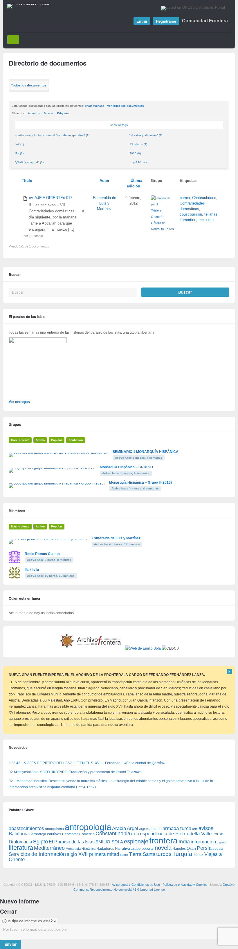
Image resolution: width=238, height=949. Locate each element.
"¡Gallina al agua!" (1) (29, 162)
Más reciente (20, 440)
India (184, 842)
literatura (21, 847)
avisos (206, 828)
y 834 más (140, 162)
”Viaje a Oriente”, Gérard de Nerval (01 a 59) (162, 220)
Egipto (40, 842)
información (203, 842)
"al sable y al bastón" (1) (145, 135)
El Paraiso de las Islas (72, 841)
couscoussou (191, 214)
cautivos (54, 834)
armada (155, 829)
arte (195, 829)
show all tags (119, 124)
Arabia (119, 828)
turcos (164, 854)
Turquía (182, 853)
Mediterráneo (49, 848)
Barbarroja (37, 834)
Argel (132, 828)
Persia (204, 848)
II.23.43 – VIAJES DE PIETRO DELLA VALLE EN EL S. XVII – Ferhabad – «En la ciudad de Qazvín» (87, 763)
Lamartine (188, 220)
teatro (124, 854)
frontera (163, 840)
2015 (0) (135, 153)
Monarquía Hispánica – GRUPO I (126, 467)
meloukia (206, 220)
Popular (56, 440)
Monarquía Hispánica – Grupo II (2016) (140, 482)
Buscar (48, 113)
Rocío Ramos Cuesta (42, 554)
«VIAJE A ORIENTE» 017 (50, 198)
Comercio (87, 834)
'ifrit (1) (19, 153)
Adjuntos (34, 113)
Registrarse (166, 21)
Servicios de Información (37, 854)
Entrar (141, 21)
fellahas (210, 214)
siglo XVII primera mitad (93, 854)
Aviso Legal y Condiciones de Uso (136, 884)
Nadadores (105, 849)
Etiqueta (63, 113)
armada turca (177, 828)
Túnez (198, 854)
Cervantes (70, 834)
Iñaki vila (32, 570)
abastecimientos (26, 828)
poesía (217, 849)
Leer (25, 236)
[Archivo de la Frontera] (28, 4)
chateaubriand (94, 105)
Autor (104, 181)
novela (163, 848)
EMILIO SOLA (109, 841)
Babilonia (18, 833)
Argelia (144, 829)
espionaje (136, 841)
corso (217, 833)
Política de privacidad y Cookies (185, 884)
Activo (40, 440)
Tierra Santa (142, 854)
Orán (191, 848)
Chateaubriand (204, 198)
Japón (221, 842)
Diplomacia (20, 841)
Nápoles (179, 849)
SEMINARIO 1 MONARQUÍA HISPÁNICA (145, 452)
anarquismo (54, 829)
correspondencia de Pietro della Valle (171, 833)
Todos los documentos (28, 85)
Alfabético (75, 440)
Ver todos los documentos (125, 105)
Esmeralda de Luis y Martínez (104, 203)
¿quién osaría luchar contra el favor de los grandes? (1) (52, 135)
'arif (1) (19, 144)
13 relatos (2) (138, 144)
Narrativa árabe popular (134, 848)
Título (27, 181)
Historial (37, 236)
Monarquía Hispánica (80, 848)
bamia (185, 198)
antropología (88, 827)
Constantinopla (112, 833)
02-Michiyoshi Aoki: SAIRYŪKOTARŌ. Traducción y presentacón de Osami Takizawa (75, 772)
